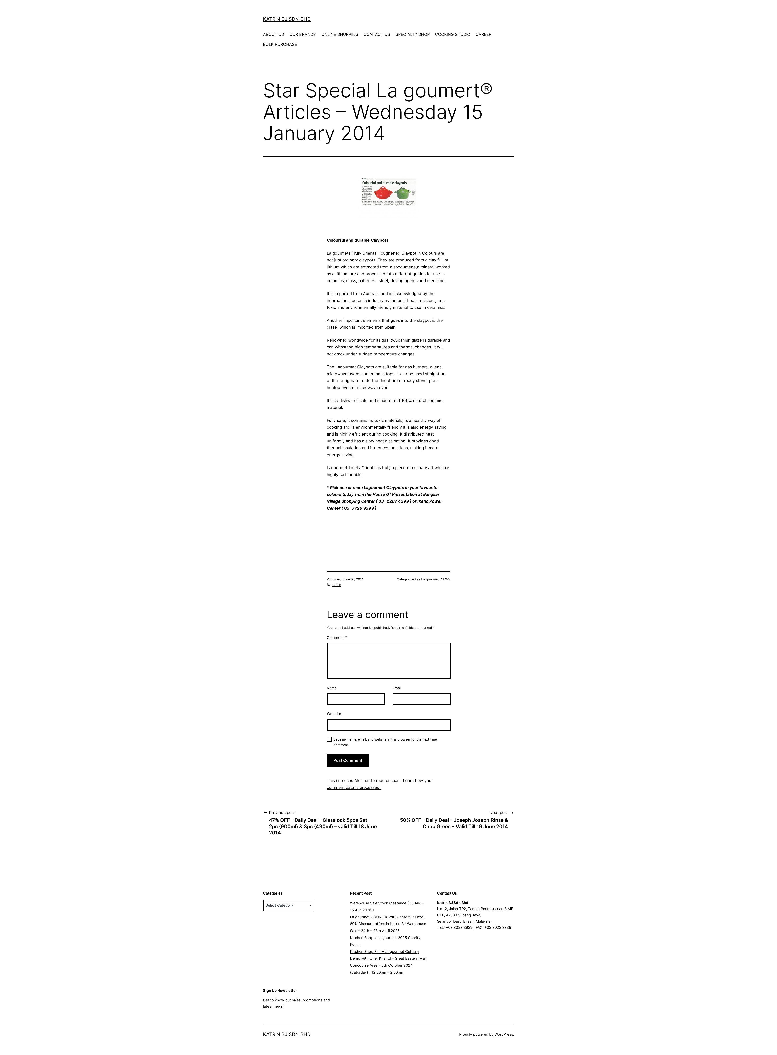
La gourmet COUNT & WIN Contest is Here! (387, 917)
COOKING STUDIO (452, 34)
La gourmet (430, 579)
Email (396, 688)
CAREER (483, 34)
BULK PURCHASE (280, 44)
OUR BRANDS (302, 34)
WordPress (504, 1034)
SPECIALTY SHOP (413, 34)
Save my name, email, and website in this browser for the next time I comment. (386, 742)
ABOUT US (273, 34)
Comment (337, 637)
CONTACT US (377, 34)
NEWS (445, 579)
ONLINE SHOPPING (339, 34)
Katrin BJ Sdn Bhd (287, 19)
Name (332, 688)
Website (334, 714)
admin (336, 585)
